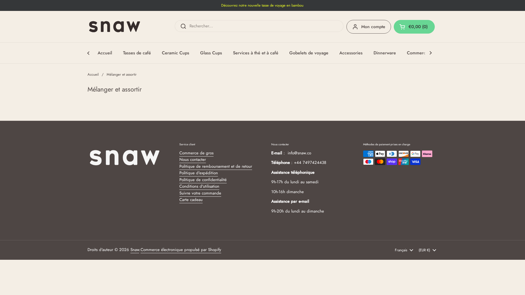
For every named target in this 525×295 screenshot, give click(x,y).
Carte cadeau (191, 200)
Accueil (93, 74)
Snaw (134, 250)
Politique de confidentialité (203, 180)
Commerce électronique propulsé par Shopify (181, 250)
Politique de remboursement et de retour (215, 166)
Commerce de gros (196, 153)
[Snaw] (115, 26)
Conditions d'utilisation (199, 186)
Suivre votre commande (200, 193)
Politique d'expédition (198, 173)
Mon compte (373, 26)
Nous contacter (192, 160)
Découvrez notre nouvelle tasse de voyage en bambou (262, 5)
